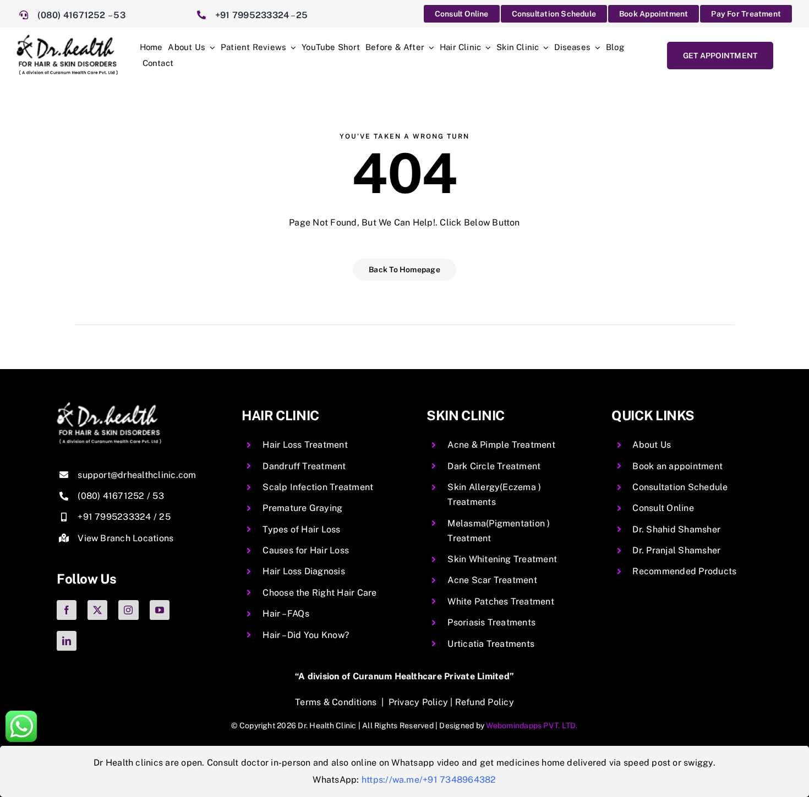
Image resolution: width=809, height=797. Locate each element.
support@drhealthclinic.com (137, 475)
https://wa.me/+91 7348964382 (429, 779)
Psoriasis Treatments (491, 622)
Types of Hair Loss (301, 529)
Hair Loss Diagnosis (304, 571)
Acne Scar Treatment (492, 580)
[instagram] (128, 610)
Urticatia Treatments (490, 644)
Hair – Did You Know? (306, 635)
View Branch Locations (125, 538)
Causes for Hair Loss (306, 550)
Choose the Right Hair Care (319, 592)
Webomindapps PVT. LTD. (531, 725)
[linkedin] (66, 641)
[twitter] (97, 610)
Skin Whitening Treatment (502, 559)
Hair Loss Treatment (305, 444)
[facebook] (66, 610)
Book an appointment (677, 466)
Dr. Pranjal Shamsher (676, 550)
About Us (651, 444)
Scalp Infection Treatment (318, 487)
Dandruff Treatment (304, 466)
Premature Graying (302, 508)
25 (302, 15)
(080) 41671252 (72, 15)
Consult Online (662, 508)
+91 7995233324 (252, 15)
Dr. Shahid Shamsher (676, 529)
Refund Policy (484, 702)
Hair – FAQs (286, 613)
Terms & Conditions (335, 702)
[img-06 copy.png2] (109, 406)
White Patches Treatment (500, 601)
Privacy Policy (418, 702)
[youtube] (160, 610)
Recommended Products (684, 571)
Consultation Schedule (680, 487)
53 (119, 15)
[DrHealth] (67, 39)
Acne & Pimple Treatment (501, 444)
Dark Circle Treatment (493, 466)
